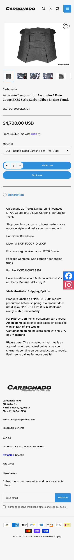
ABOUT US (8, 464)
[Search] (44, 9)
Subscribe (63, 497)
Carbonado (10, 89)
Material (8, 143)
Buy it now (37, 175)
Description (16, 195)
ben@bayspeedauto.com (23, 419)
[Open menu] (67, 9)
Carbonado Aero (30, 536)
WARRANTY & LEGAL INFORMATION (23, 446)
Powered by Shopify (51, 536)
